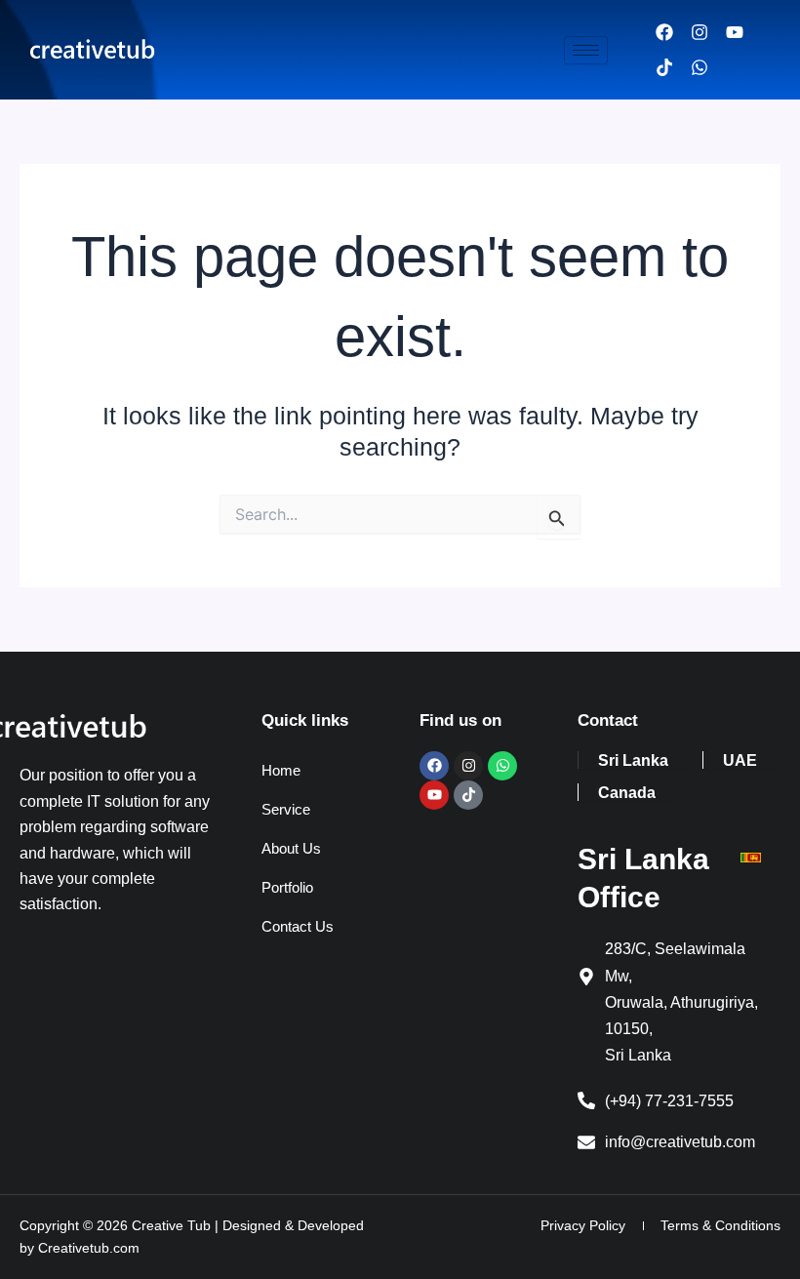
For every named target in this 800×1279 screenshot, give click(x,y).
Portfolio (287, 887)
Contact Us (297, 926)
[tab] (633, 760)
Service (285, 809)
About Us (291, 848)
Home (280, 770)
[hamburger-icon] (586, 50)
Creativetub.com (89, 1248)
